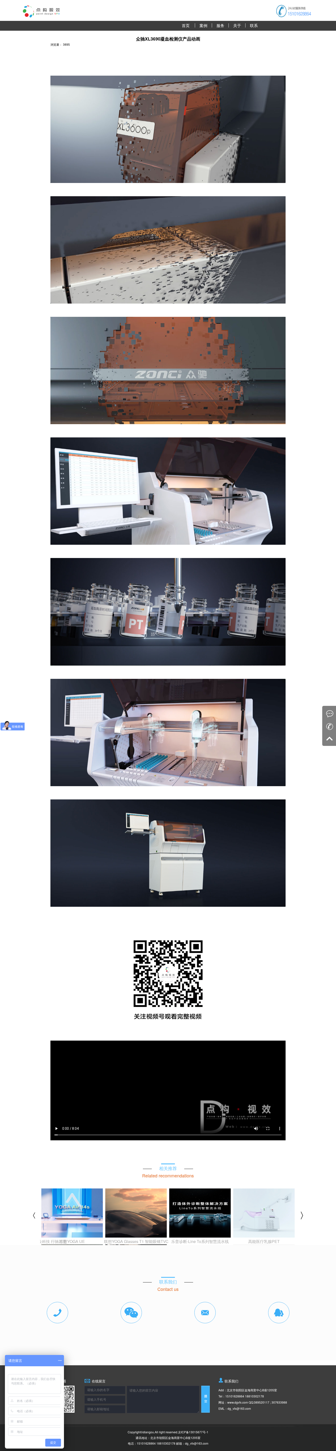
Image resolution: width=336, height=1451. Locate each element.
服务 (220, 25)
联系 (254, 25)
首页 (186, 25)
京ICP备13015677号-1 (193, 1432)
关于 (237, 25)
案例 (203, 25)
